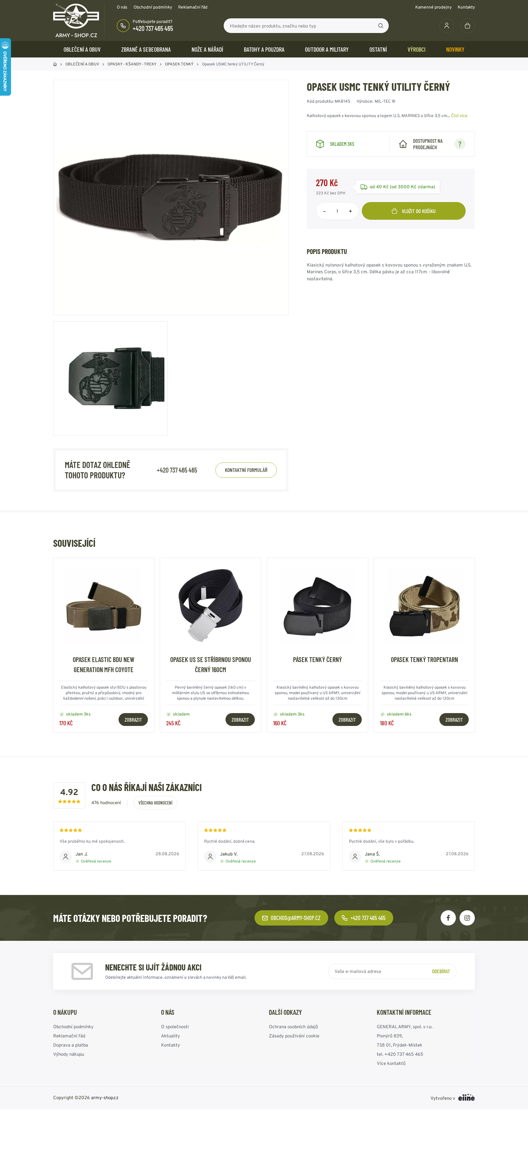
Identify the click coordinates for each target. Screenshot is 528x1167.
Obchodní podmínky (153, 7)
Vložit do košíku (419, 211)
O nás (122, 7)
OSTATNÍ (378, 49)
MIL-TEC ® (385, 101)
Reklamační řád (192, 7)
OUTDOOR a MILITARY (327, 49)
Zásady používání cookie (294, 1035)
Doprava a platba (70, 1044)
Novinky (455, 49)
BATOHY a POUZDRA (264, 49)
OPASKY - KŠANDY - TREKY (132, 64)
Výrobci (416, 49)
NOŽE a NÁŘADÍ (207, 49)
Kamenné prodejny (433, 7)
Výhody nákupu (68, 1054)
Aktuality (170, 1035)
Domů (55, 64)
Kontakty (466, 7)
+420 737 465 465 (153, 28)
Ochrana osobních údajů (293, 1026)
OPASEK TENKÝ (179, 64)
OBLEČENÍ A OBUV (82, 49)
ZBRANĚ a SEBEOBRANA (146, 49)
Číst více (459, 115)
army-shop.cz (105, 1097)
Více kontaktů (391, 1063)
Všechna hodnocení (155, 802)
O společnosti (175, 1026)
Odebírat (441, 971)
